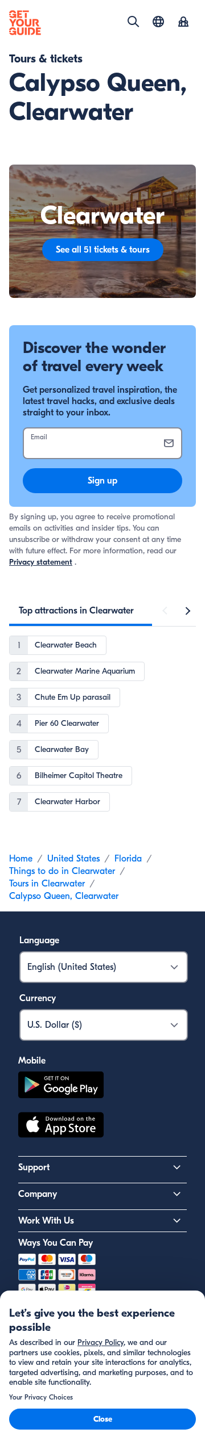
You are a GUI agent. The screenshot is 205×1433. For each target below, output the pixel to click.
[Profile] (183, 23)
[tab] (76, 610)
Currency (37, 998)
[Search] (133, 21)
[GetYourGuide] (25, 23)
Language (39, 940)
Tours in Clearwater (47, 884)
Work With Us (46, 1221)
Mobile (32, 1061)
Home (20, 859)
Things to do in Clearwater (62, 871)
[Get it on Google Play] (61, 1086)
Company (37, 1194)
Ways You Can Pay (55, 1243)
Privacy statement (40, 562)
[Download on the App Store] (61, 1126)
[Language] (158, 21)
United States (73, 859)
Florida (128, 859)
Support (34, 1167)
